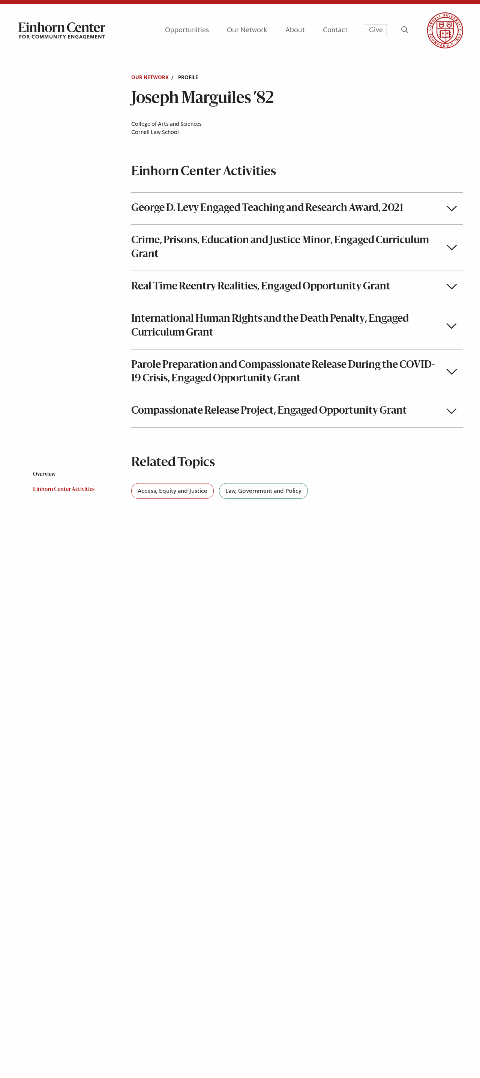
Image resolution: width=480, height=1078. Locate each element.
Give (376, 30)
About (295, 30)
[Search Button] (404, 30)
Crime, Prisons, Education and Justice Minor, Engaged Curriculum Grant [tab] (280, 247)
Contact (335, 30)
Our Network (247, 30)
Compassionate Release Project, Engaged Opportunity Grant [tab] (269, 411)
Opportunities (187, 30)
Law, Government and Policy (263, 491)
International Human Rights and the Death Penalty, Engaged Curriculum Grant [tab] (270, 326)
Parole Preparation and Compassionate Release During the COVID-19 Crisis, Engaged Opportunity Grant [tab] (283, 372)
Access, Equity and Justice (172, 491)
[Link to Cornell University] (436, 30)
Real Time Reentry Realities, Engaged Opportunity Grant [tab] (260, 287)
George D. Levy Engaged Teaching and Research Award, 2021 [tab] (267, 208)
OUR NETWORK (150, 77)
